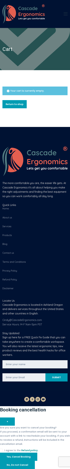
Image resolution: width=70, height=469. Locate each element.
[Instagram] (37, 399)
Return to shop (14, 104)
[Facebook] (32, 399)
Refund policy (29, 450)
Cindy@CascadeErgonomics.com (22, 320)
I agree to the (21, 450)
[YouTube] (43, 399)
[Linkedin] (26, 399)
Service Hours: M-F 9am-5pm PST (22, 324)
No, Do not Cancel (17, 465)
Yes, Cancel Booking (19, 456)
